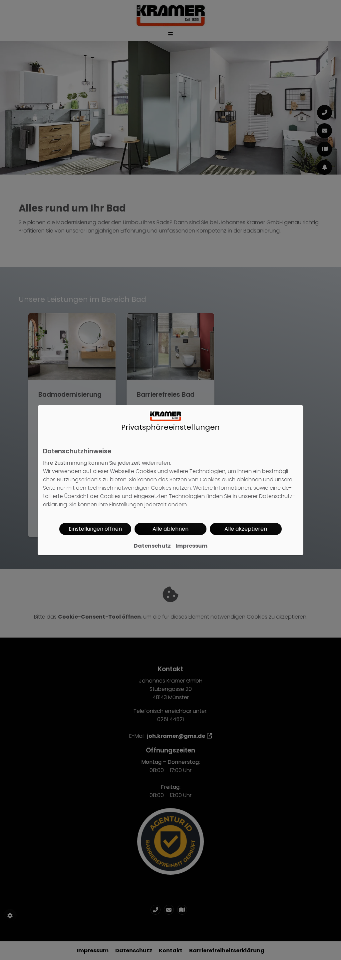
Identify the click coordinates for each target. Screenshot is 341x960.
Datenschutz (152, 546)
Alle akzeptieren (245, 529)
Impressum (191, 546)
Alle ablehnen (170, 529)
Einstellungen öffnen (95, 529)
